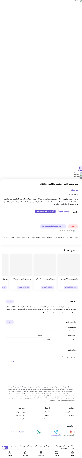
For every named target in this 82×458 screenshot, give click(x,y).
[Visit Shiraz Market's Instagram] (66, 432)
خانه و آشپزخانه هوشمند (61, 237)
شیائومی (22, 419)
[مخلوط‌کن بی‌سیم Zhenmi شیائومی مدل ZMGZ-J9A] (45, 265)
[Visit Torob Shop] (34, 435)
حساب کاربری (70, 412)
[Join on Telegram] (49, 432)
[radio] (63, 211)
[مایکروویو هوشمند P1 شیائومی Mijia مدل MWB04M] (69, 265)
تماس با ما (47, 412)
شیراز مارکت (74, 237)
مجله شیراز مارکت (20, 415)
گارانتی (75, 212)
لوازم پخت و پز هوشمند (22, 237)
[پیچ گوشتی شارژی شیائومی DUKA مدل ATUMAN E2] (21, 265)
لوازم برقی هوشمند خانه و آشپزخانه (41, 237)
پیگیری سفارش (20, 412)
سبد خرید (72, 415)
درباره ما (47, 415)
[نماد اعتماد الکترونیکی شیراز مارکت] (15, 432)
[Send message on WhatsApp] (32, 432)
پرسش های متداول (44, 419)
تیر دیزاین (64, 448)
